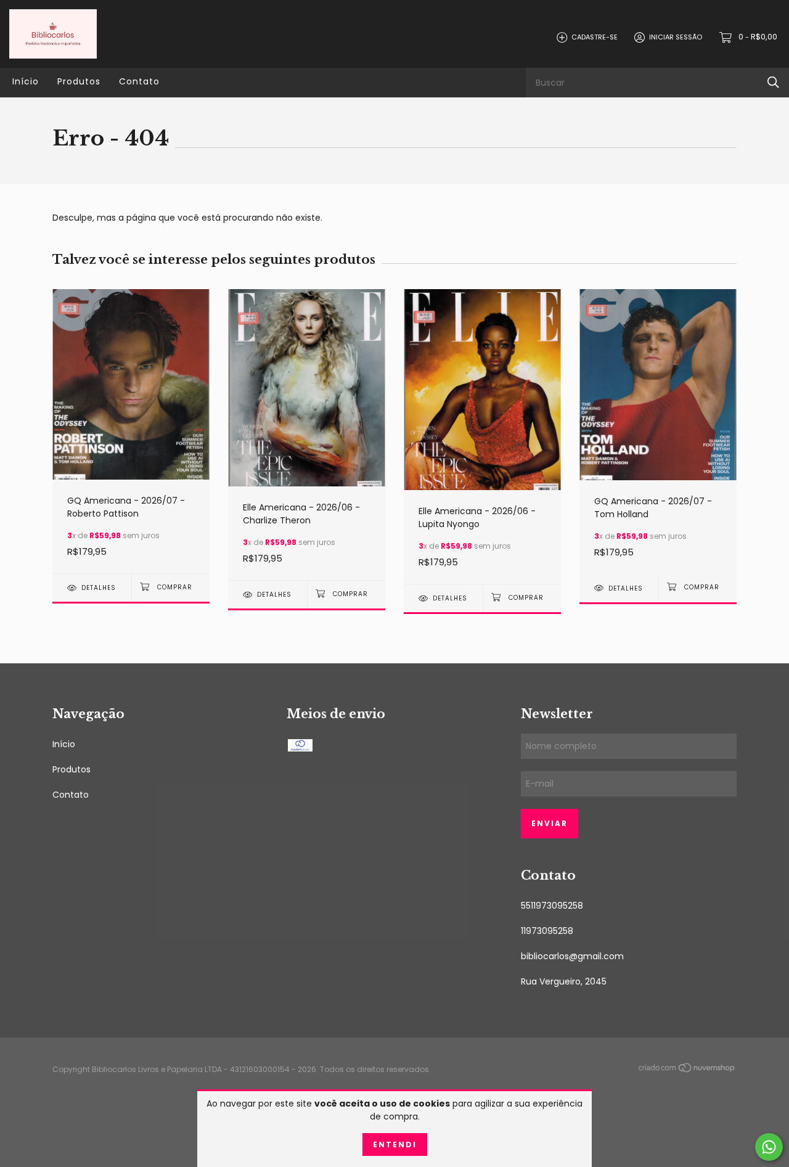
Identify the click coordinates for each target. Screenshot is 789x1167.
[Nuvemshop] (687, 1070)
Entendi (395, 1144)
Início (25, 81)
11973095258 (547, 931)
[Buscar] (773, 82)
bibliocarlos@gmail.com (572, 956)
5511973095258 (552, 905)
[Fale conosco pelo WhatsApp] (769, 1147)
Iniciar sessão (675, 37)
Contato (139, 81)
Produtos (78, 81)
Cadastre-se (594, 37)
